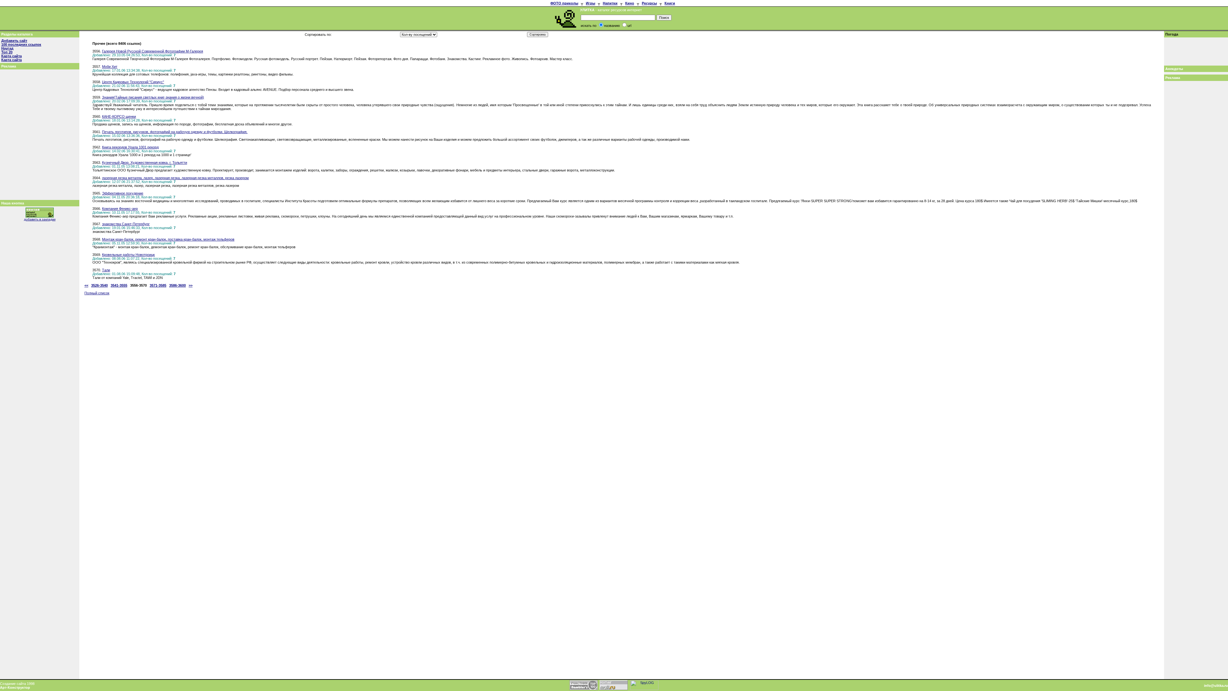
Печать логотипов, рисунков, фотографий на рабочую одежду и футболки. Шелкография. (175, 132)
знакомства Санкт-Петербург (126, 224)
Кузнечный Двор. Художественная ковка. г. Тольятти (144, 162)
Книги (670, 3)
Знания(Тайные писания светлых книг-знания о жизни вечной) (153, 97)
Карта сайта (11, 56)
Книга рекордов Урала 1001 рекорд (130, 147)
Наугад (7, 48)
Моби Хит (109, 66)
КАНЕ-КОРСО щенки (119, 116)
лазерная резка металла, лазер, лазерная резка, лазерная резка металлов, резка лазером (175, 178)
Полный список (96, 293)
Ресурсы (649, 3)
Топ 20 (6, 52)
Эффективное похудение (122, 193)
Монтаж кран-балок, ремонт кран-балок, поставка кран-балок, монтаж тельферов (168, 239)
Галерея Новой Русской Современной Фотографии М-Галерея (152, 51)
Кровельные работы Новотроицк (128, 255)
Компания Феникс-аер (120, 208)
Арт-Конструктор (15, 687)
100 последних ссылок (21, 44)
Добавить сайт (14, 41)
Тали (106, 270)
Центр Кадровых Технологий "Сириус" (133, 82)
